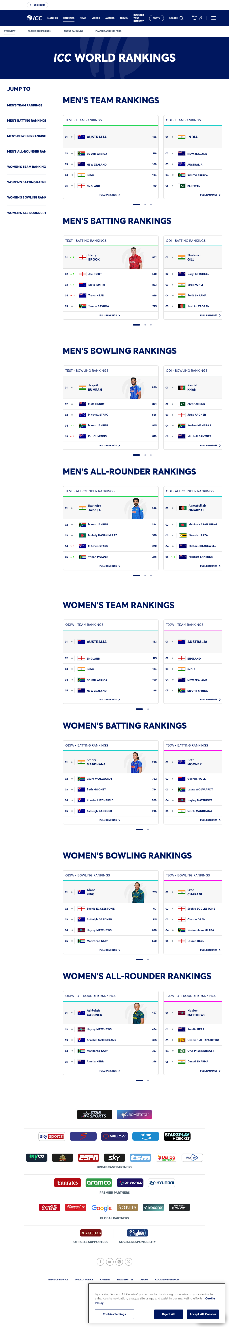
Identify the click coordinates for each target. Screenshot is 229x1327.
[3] (151, 204)
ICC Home (39, 5)
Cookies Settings (114, 1314)
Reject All (169, 1314)
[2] (145, 204)
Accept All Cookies (203, 1314)
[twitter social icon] (128, 1262)
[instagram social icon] (119, 1262)
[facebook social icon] (100, 1262)
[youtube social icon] (110, 1262)
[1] (136, 204)
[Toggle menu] (213, 18)
